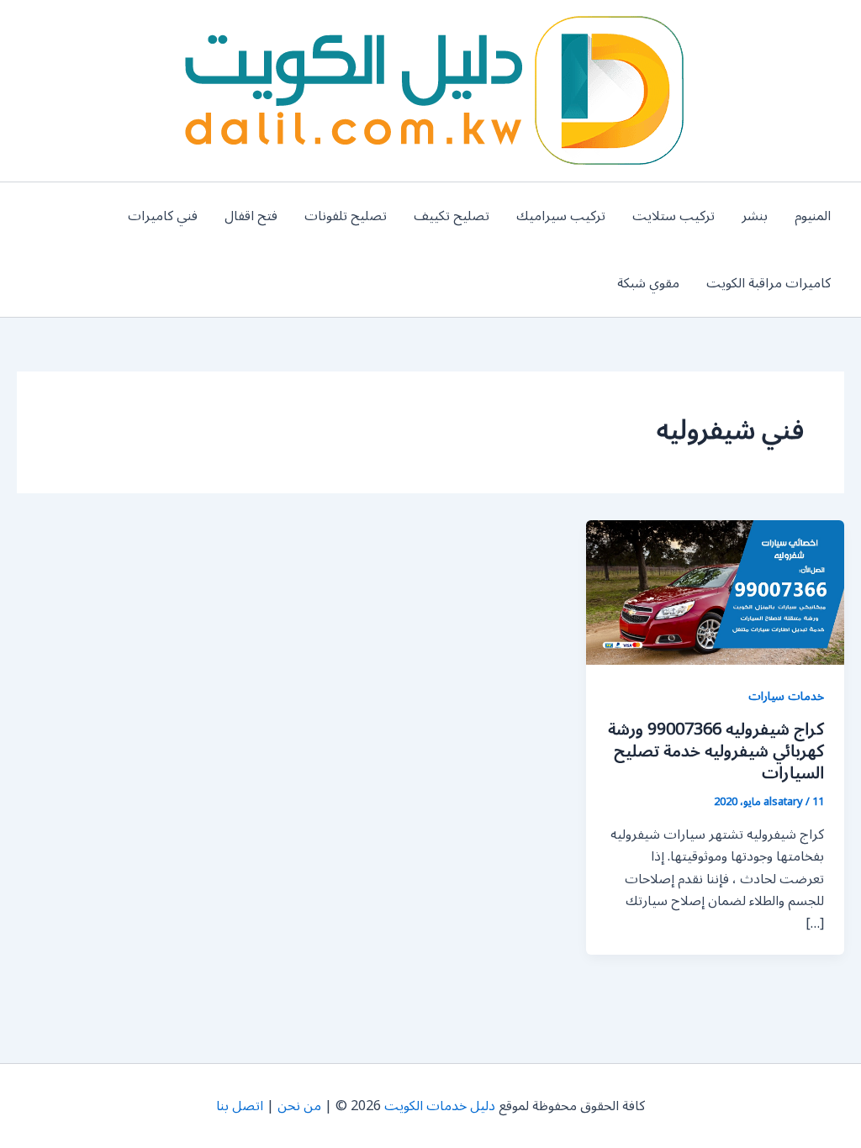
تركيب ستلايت (673, 216)
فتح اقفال (250, 216)
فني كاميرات (163, 216)
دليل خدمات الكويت (439, 1106)
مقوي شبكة (648, 283)
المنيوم (813, 216)
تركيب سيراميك (560, 216)
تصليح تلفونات (345, 216)
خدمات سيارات (786, 696)
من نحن (299, 1106)
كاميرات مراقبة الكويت (768, 283)
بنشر (755, 216)
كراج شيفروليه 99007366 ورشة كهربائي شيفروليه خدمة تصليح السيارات (716, 751)
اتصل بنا (239, 1106)
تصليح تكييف (451, 216)
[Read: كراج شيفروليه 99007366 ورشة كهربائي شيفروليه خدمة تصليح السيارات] (715, 591)
